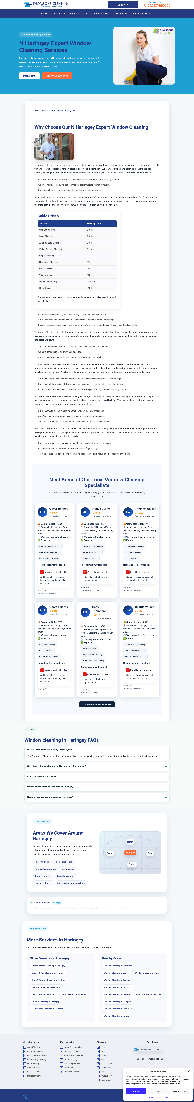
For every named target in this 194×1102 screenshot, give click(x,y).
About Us (74, 13)
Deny (158, 1091)
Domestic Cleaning (35, 1051)
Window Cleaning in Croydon (117, 994)
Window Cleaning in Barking (117, 980)
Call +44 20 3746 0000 (57, 76)
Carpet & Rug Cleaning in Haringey (48, 973)
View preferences (179, 1091)
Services (57, 13)
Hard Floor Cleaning (72, 1051)
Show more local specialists (97, 704)
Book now (123, 4)
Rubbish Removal (71, 1072)
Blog (103, 1059)
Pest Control (69, 1068)
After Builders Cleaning (73, 1055)
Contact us (105, 1068)
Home (44, 13)
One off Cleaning (34, 1047)
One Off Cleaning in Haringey (45, 1001)
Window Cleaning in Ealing (148, 994)
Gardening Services (72, 1064)
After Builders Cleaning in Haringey (48, 965)
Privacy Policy (152, 1097)
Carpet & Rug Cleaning (36, 1059)
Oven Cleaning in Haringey (44, 994)
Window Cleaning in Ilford (147, 973)
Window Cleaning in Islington (117, 1001)
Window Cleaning (34, 1068)
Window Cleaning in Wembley (118, 1009)
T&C (102, 1072)
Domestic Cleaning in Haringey (46, 987)
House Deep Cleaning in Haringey (47, 1009)
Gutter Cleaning (70, 1059)
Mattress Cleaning (34, 1076)
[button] (188, 1071)
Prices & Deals (101, 13)
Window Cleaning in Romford (117, 987)
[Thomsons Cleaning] (46, 4)
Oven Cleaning (33, 1064)
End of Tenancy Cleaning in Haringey (49, 980)
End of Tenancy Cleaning (37, 1055)
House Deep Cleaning (73, 1047)
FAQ (86, 13)
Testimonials (121, 13)
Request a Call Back (143, 13)
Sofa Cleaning (33, 1072)
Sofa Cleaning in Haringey (74, 994)
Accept (136, 1091)
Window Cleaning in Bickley (117, 973)
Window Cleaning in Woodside (118, 965)
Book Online (29, 76)
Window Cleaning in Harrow (117, 1016)
